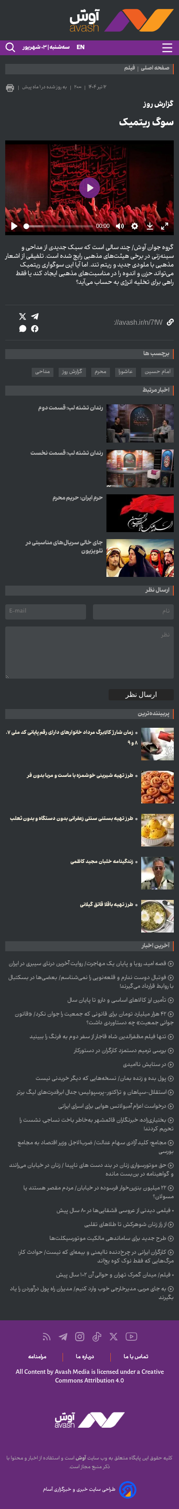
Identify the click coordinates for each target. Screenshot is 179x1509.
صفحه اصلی (155, 69)
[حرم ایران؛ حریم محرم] (140, 513)
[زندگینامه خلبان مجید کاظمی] (157, 873)
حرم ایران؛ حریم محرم (78, 498)
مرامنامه (39, 1357)
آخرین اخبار (155, 946)
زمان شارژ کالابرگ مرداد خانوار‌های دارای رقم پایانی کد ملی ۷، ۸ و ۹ (72, 738)
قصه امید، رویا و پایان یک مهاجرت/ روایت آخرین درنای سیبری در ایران (87, 964)
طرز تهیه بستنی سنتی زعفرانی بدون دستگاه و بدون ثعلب (71, 819)
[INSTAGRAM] (79, 1336)
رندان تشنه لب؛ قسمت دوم (70, 408)
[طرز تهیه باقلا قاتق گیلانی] (157, 916)
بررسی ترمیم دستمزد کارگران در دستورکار (120, 1051)
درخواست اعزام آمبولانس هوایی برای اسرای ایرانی (112, 1107)
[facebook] (34, 328)
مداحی (42, 372)
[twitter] (22, 316)
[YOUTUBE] (131, 1336)
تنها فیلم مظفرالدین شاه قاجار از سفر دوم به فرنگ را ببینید (98, 1037)
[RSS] (47, 1337)
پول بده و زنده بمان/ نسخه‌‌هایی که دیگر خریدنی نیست (101, 1079)
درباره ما (86, 1357)
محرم (100, 372)
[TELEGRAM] (63, 1336)
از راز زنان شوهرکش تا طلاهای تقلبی (125, 1225)
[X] (114, 1337)
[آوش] (89, 20)
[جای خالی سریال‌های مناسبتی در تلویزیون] (140, 558)
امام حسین (157, 372)
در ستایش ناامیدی (144, 1065)
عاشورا (126, 372)
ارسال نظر (141, 694)
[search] (9, 48)
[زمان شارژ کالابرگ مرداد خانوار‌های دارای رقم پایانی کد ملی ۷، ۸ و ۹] (157, 744)
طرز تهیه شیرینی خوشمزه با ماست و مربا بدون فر (80, 776)
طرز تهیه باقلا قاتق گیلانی (106, 905)
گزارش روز (72, 372)
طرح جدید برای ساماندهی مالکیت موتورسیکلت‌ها (108, 1239)
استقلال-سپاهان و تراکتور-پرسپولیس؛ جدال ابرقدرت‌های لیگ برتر (91, 1093)
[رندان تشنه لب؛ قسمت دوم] (140, 423)
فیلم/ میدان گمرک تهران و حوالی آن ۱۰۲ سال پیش (113, 1275)
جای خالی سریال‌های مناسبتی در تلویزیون (64, 547)
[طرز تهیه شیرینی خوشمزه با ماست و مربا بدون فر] (157, 787)
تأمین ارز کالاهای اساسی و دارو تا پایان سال (116, 1001)
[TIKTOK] (97, 1337)
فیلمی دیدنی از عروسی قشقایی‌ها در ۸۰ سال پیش (113, 1211)
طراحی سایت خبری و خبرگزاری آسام (79, 1489)
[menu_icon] (167, 47)
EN (80, 48)
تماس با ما (137, 1357)
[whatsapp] (22, 328)
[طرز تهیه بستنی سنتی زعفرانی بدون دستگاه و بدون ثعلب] (157, 830)
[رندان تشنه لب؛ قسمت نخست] (140, 468)
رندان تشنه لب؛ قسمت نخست (66, 454)
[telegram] (34, 316)
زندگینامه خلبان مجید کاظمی (101, 862)
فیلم (129, 69)
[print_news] (10, 88)
